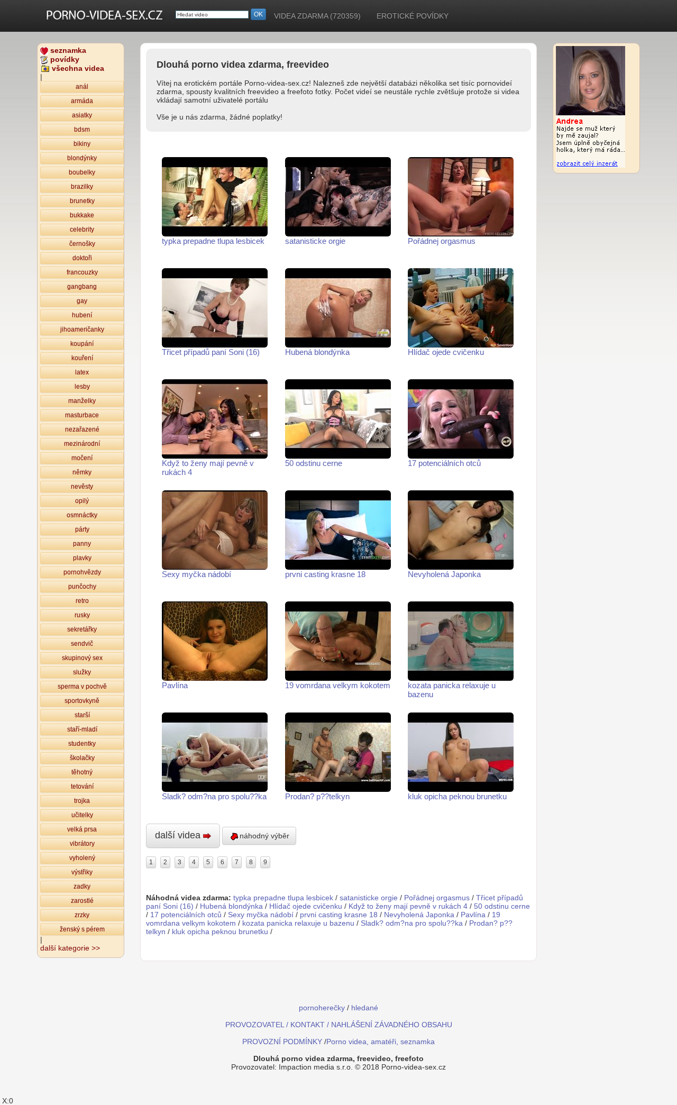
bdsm (82, 129)
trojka (82, 801)
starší (82, 715)
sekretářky (82, 629)
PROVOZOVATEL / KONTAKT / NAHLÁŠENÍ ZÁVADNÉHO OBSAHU (338, 1024)
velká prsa (82, 829)
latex (82, 372)
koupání (82, 344)
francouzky (82, 272)
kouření (82, 358)
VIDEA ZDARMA (317, 16)
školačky (82, 758)
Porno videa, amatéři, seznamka (380, 1041)
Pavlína (175, 685)
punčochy (82, 586)
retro (82, 601)
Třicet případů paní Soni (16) (211, 352)
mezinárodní (82, 444)
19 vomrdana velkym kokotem (337, 685)
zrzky (82, 915)
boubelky (82, 172)
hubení (82, 315)
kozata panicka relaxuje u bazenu (452, 690)
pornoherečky (322, 1007)
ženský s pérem (82, 929)
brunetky (82, 201)
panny (82, 543)
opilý (82, 501)
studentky (82, 743)
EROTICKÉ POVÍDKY (413, 16)
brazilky (82, 186)
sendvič (82, 643)
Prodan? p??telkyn (317, 796)
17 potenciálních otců (444, 463)
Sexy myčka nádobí (196, 574)
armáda (82, 101)
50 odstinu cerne (313, 463)
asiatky (82, 115)
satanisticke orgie (315, 240)
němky (82, 472)
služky (82, 672)
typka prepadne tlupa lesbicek (213, 240)
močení (82, 458)
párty (82, 529)
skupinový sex (82, 658)
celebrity (82, 229)
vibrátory (82, 843)
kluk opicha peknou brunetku (457, 796)
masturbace (82, 415)
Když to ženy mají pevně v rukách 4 (208, 468)
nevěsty (82, 486)
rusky (82, 615)
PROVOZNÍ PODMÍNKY (282, 1041)
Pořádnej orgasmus (441, 240)
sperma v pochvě (82, 686)
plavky (82, 558)
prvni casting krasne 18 (325, 574)
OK (258, 14)
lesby (82, 386)
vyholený (82, 858)
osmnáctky (82, 515)
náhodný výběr (264, 836)
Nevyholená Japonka (444, 574)
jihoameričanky (82, 329)
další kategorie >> (70, 948)
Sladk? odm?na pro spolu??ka (214, 796)
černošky (82, 244)
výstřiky (82, 872)
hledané (364, 1007)
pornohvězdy (82, 572)
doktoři (82, 258)
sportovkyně (82, 701)
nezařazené (82, 429)
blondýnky (82, 158)
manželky (82, 401)
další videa (179, 835)
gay (82, 301)
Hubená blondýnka (317, 352)
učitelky (82, 815)
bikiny (82, 144)
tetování (82, 786)
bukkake (82, 215)
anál (82, 86)
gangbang (82, 286)
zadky (82, 886)
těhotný (82, 772)
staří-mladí (82, 729)
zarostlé (82, 901)
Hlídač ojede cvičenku (446, 352)
